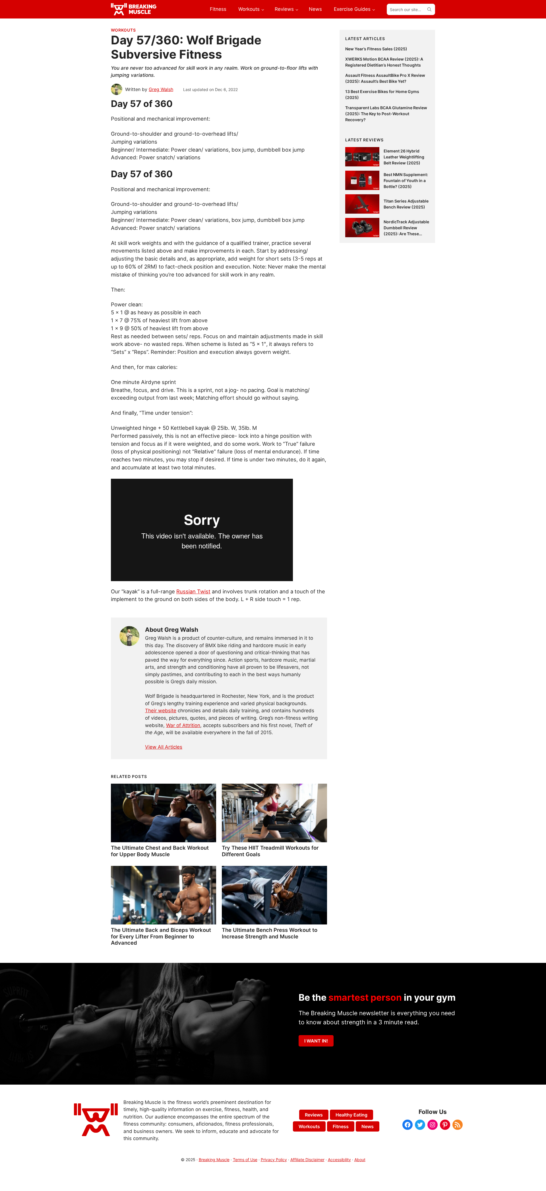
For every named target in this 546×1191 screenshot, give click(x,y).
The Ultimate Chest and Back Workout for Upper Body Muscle (160, 851)
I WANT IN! (316, 1041)
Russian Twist (193, 591)
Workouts (123, 30)
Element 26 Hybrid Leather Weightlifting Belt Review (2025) (404, 156)
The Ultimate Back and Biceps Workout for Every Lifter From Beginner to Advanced (161, 936)
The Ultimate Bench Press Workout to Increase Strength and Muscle (269, 933)
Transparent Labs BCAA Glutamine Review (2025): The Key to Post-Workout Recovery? (386, 113)
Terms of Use (245, 1159)
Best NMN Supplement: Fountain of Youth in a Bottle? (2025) (406, 180)
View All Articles (163, 747)
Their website (160, 710)
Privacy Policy (274, 1159)
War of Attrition (183, 725)
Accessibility (339, 1159)
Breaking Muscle (214, 1159)
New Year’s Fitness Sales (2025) (376, 48)
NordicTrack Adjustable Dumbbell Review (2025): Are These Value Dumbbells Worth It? (406, 233)
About (359, 1159)
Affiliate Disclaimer (307, 1159)
